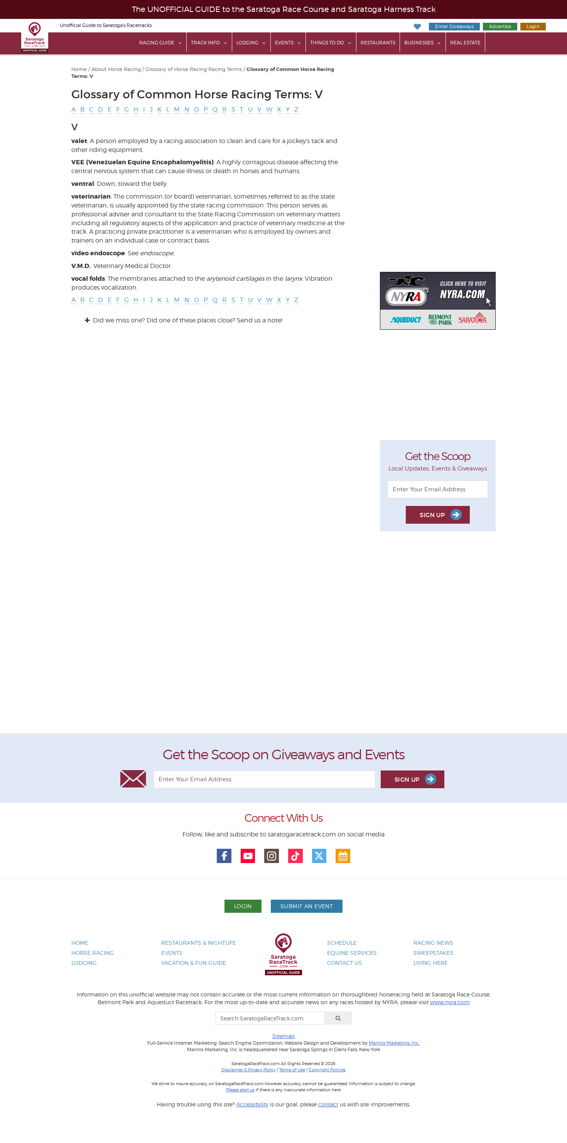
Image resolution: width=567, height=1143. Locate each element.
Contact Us (344, 962)
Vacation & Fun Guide (193, 962)
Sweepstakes (433, 952)
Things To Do (327, 43)
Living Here (430, 962)
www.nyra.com (450, 1002)
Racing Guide (156, 43)
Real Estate (465, 43)
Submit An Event (306, 906)
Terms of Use (292, 1069)
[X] (319, 856)
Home (79, 69)
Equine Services (352, 952)
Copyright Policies (327, 1069)
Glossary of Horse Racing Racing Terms (193, 69)
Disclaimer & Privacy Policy (248, 1069)
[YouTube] (248, 856)
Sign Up (433, 515)
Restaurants (378, 43)
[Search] (338, 1018)
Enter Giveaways (454, 26)
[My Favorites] (417, 27)
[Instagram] (271, 856)
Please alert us (240, 1089)
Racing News (433, 942)
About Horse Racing (116, 69)
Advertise (500, 26)
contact (328, 1104)
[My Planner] (343, 856)
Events (284, 43)
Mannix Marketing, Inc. (394, 1043)
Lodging (247, 43)
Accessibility (252, 1104)
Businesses (419, 43)
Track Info (205, 43)
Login (533, 26)
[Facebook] (224, 856)
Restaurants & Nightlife (198, 942)
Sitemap (283, 1036)
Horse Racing (92, 952)
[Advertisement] (283, 640)
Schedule (342, 942)
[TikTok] (295, 856)
